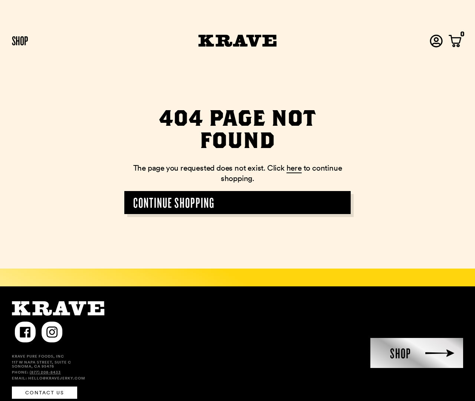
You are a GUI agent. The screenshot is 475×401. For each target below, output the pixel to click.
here (294, 167)
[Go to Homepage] (238, 41)
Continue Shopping (173, 202)
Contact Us (44, 392)
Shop (20, 40)
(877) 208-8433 (45, 372)
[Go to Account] (436, 40)
